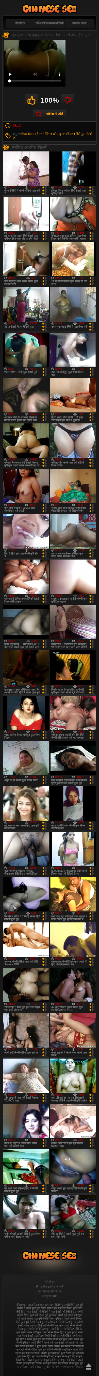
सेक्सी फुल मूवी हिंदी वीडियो (39, 1339)
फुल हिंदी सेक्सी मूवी (58, 1314)
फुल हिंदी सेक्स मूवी (39, 1314)
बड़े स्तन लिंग (42, 134)
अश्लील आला (79, 23)
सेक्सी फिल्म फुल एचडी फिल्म (43, 1321)
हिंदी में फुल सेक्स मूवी (61, 1356)
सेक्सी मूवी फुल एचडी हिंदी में (29, 1342)
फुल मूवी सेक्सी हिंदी (63, 1308)
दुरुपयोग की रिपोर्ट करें (49, 1291)
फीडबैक (49, 1282)
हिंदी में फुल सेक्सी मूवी (38, 1359)
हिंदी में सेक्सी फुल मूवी (60, 1359)
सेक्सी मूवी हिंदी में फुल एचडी (33, 1346)
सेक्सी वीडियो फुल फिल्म (59, 1346)
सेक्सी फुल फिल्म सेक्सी (39, 1335)
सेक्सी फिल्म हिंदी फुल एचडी (34, 1332)
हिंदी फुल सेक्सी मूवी (65, 1353)
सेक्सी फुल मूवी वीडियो (61, 1335)
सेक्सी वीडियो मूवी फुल (61, 1349)
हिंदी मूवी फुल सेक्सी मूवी (38, 1356)
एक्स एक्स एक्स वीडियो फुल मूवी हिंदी (57, 1304)
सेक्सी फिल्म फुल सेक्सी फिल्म (48, 1328)
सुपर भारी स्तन (67, 134)
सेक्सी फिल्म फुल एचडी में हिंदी (32, 1325)
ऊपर (88, 1366)
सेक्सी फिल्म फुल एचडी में (70, 1321)
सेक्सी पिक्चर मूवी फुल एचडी (55, 1318)
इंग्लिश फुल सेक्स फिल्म (27, 1304)
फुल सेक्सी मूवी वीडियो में (38, 1311)
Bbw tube (27, 134)
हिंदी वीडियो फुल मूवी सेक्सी (44, 1363)
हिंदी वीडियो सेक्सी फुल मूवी (70, 1363)
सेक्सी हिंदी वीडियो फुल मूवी (43, 1353)
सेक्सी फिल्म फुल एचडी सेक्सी (61, 1325)
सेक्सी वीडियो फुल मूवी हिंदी (38, 1349)
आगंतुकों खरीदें (49, 1296)
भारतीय (54, 134)
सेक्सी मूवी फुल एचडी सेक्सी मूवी (68, 1339)
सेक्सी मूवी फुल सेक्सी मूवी (56, 1342)
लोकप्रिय (20, 23)
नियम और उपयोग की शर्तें (49, 1286)
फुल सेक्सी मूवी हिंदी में (61, 1311)
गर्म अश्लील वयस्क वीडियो (50, 23)
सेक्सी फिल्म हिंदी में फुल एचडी (62, 1332)
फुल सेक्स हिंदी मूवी (49, 9)
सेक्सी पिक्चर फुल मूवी (31, 1318)
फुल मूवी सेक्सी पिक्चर (42, 1308)
